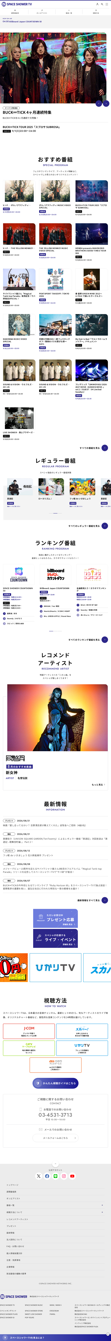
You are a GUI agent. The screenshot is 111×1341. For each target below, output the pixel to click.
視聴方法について (14, 1212)
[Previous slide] (99, 103)
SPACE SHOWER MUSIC (34, 1305)
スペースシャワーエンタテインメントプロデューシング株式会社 (92, 1318)
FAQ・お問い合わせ (15, 1246)
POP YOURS (29, 1317)
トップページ (12, 1185)
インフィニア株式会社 (83, 1323)
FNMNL (52, 1314)
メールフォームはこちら (55, 1137)
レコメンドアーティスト (17, 1219)
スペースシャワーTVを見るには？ (27, 1337)
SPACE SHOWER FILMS (8, 1314)
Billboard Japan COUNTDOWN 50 (25, 21)
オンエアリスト (42, 13)
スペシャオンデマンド (8, 1311)
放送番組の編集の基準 (16, 1273)
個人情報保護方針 (14, 1253)
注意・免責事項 (13, 1260)
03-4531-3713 (55, 1114)
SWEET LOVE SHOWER (33, 1314)
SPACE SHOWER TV (7, 1305)
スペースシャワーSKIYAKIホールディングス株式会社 (92, 1306)
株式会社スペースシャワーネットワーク (89, 1311)
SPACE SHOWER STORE (34, 1311)
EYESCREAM (54, 1311)
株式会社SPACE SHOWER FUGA (86, 1326)
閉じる (108, 1334)
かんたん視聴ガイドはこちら (59, 1083)
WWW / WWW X (55, 1305)
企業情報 (10, 1266)
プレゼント (11, 1226)
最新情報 (10, 1232)
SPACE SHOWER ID (7, 1317)
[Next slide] (106, 103)
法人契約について (14, 1239)
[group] (53, 68)
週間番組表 (15, 13)
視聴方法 (96, 13)
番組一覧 (69, 13)
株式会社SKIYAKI (81, 1314)
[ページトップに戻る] (55, 1163)
